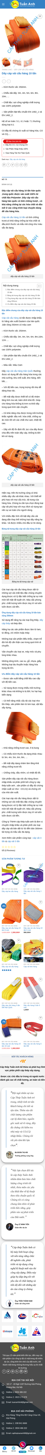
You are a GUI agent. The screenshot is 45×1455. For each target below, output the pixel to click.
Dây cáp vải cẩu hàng (24, 70)
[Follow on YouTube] (26, 1371)
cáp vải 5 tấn (13, 841)
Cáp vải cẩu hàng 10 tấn (13, 217)
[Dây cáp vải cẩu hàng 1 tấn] (33, 875)
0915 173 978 (21, 1397)
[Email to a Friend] (17, 165)
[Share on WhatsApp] (4, 165)
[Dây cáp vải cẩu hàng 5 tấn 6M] (33, 1027)
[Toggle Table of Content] (38, 286)
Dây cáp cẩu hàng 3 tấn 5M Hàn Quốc (11, 1006)
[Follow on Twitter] (8, 1371)
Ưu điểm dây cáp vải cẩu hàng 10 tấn (21, 304)
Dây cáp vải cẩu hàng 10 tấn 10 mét (11, 1045)
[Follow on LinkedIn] (21, 1371)
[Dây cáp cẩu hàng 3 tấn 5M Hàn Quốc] (11, 989)
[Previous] (5, 34)
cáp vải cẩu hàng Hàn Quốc (19, 371)
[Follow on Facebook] (4, 1371)
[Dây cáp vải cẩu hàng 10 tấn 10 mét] (11, 1027)
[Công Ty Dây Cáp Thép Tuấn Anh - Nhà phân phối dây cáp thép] (22, 4)
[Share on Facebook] (8, 165)
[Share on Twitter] (13, 165)
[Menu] (3, 4)
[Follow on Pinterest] (13, 1371)
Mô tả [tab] (4, 179)
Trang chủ (7, 70)
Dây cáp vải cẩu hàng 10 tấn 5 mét (33, 929)
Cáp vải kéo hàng (30, 967)
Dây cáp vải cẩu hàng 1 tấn (33, 892)
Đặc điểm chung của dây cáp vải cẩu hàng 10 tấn (23, 291)
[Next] (39, 34)
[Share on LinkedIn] (26, 165)
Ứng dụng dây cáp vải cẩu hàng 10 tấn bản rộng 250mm (23, 299)
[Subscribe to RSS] (17, 1371)
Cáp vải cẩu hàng (10, 318)
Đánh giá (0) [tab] (7, 184)
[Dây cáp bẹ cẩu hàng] (11, 875)
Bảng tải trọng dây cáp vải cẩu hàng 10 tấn (23, 295)
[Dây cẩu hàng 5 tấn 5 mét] (33, 989)
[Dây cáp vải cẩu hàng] (11, 950)
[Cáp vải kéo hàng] (33, 950)
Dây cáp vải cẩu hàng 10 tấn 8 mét (11, 929)
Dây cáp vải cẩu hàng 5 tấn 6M (33, 1045)
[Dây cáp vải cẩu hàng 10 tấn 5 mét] (33, 912)
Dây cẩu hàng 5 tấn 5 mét (32, 1006)
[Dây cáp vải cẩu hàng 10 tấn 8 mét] (11, 912)
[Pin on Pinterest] (21, 165)
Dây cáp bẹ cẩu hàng (10, 891)
